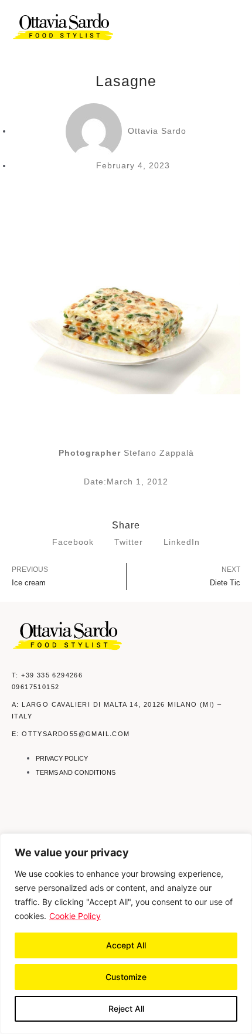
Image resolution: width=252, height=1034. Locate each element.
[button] (232, 27)
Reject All (126, 1008)
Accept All (126, 945)
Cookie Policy (75, 916)
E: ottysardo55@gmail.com (71, 733)
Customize (126, 977)
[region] (126, 933)
